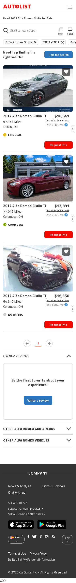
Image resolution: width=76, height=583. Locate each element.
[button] (60, 30)
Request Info (58, 145)
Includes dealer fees (58, 120)
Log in (67, 540)
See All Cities (17, 503)
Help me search (59, 55)
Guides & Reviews (53, 485)
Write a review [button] (38, 400)
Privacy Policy (38, 553)
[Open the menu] (69, 7)
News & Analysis (19, 485)
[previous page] (27, 343)
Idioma (18, 537)
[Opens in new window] (21, 524)
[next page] (49, 343)
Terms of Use (17, 553)
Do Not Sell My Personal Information (31, 559)
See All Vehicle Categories (26, 514)
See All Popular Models (25, 508)
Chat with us (16, 492)
